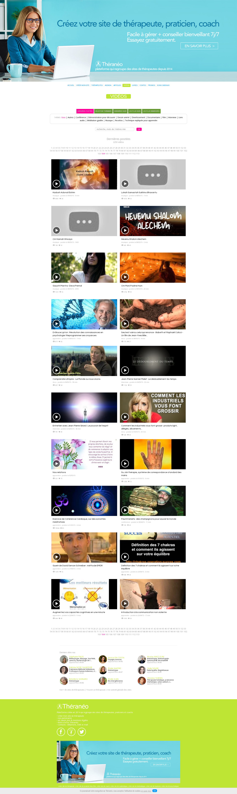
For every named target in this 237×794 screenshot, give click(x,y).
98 (172, 150)
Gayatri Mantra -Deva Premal (67, 286)
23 (102, 148)
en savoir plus (146, 791)
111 (130, 153)
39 (146, 148)
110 (126, 153)
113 (137, 153)
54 (51, 150)
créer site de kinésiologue (136, 786)
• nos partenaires (64, 718)
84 (133, 150)
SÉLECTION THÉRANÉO (103, 111)
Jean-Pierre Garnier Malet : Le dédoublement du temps (148, 379)
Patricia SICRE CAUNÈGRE (80, 667)
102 (185, 150)
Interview (172, 117)
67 (87, 150)
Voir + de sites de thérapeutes (72, 690)
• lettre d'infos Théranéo (67, 722)
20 (94, 148)
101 (181, 150)
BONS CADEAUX (163, 85)
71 (98, 150)
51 (179, 148)
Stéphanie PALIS (76, 656)
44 (160, 148)
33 (130, 148)
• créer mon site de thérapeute (70, 716)
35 (135, 148)
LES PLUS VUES (134, 111)
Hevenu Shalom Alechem (133, 239)
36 (138, 148)
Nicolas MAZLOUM (155, 656)
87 (141, 150)
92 (155, 150)
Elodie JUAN (113, 679)
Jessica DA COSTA (116, 657)
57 (59, 150)
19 (92, 148)
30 (122, 148)
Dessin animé (123, 117)
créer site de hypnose (153, 786)
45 (163, 148)
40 (149, 148)
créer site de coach (103, 786)
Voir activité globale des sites (119, 690)
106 (110, 153)
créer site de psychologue (170, 786)
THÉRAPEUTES (97, 85)
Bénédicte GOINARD (78, 679)
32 (127, 148)
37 (141, 148)
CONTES (143, 85)
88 (144, 150)
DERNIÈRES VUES (120, 111)
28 (116, 148)
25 (108, 148)
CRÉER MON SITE (82, 85)
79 (120, 150)
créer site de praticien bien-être (85, 786)
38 (144, 148)
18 (89, 148)
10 (67, 148)
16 (83, 148)
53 (185, 148)
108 (118, 153)
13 (75, 148)
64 (78, 150)
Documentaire (153, 117)
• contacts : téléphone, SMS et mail (72, 724)
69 (92, 150)
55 (54, 150)
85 (136, 150)
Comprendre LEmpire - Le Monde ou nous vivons (76, 379)
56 (56, 150)
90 (150, 150)
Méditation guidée (95, 120)
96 (166, 150)
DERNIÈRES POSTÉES (85, 111)
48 (171, 148)
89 (147, 150)
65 (81, 150)
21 (97, 148)
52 (182, 148)
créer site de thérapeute (66, 786)
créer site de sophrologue (118, 786)
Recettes (119, 120)
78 (117, 150)
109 (122, 153)
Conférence (81, 117)
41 (152, 148)
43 (157, 148)
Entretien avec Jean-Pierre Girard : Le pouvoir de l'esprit (80, 426)
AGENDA (108, 85)
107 (114, 153)
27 (113, 148)
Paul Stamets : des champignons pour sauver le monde (148, 519)
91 (152, 150)
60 (67, 150)
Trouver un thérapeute (95, 690)
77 (114, 150)
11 (70, 148)
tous (64, 117)
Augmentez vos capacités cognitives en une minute (79, 612)
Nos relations (59, 472)
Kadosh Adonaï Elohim (64, 192)
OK (154, 790)
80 (122, 150)
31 (124, 148)
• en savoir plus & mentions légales (72, 720)
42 (155, 148)
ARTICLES (117, 85)
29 (119, 148)
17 (86, 148)
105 (107, 153)
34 (133, 148)
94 (161, 150)
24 (105, 148)
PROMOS (151, 85)
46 (166, 148)
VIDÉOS (126, 85)
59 (65, 150)
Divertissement (138, 117)
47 (168, 148)
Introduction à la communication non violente (144, 612)
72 (100, 150)
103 (99, 153)
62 (73, 150)
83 (130, 150)
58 (62, 150)
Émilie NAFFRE (114, 668)
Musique (109, 120)
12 (72, 148)
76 (111, 150)
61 (70, 150)
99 (174, 150)
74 (106, 150)
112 (134, 153)
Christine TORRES (155, 678)
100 (177, 150)
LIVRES (134, 85)
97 (169, 150)
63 (76, 150)
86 (139, 150)
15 (81, 148)
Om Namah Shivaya (62, 239)
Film (164, 117)
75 (109, 150)
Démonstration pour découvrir (101, 117)
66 (84, 150)
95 (163, 150)
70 (95, 150)
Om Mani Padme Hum (131, 286)
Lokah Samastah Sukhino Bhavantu (139, 192)
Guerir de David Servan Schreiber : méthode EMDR (78, 565)
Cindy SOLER (152, 668)
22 (100, 148)
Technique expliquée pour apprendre (141, 120)
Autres (71, 117)
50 (177, 148)
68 (89, 150)
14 (78, 148)
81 (125, 150)
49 (174, 148)
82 (128, 150)
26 (111, 148)
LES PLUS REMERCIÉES (151, 111)
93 (158, 150)
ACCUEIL (70, 85)
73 (103, 150)
